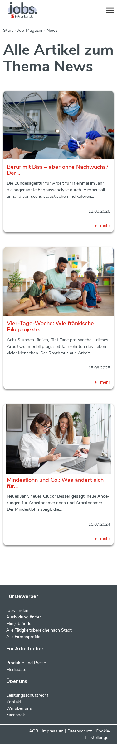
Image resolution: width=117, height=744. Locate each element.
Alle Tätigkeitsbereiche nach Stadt (39, 630)
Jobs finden (17, 611)
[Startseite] (28, 10)
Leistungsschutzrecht (27, 695)
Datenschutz (79, 731)
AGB (33, 731)
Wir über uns (19, 708)
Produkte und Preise (26, 663)
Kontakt (14, 702)
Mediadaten (17, 669)
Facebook (15, 715)
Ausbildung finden (24, 617)
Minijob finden (20, 624)
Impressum (53, 731)
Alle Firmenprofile (23, 637)
